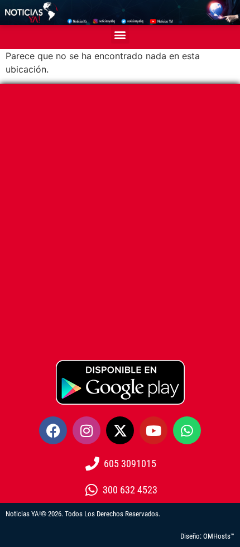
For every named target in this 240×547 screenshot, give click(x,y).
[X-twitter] (120, 430)
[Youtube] (153, 430)
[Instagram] (86, 430)
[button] (120, 34)
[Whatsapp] (187, 430)
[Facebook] (53, 430)
